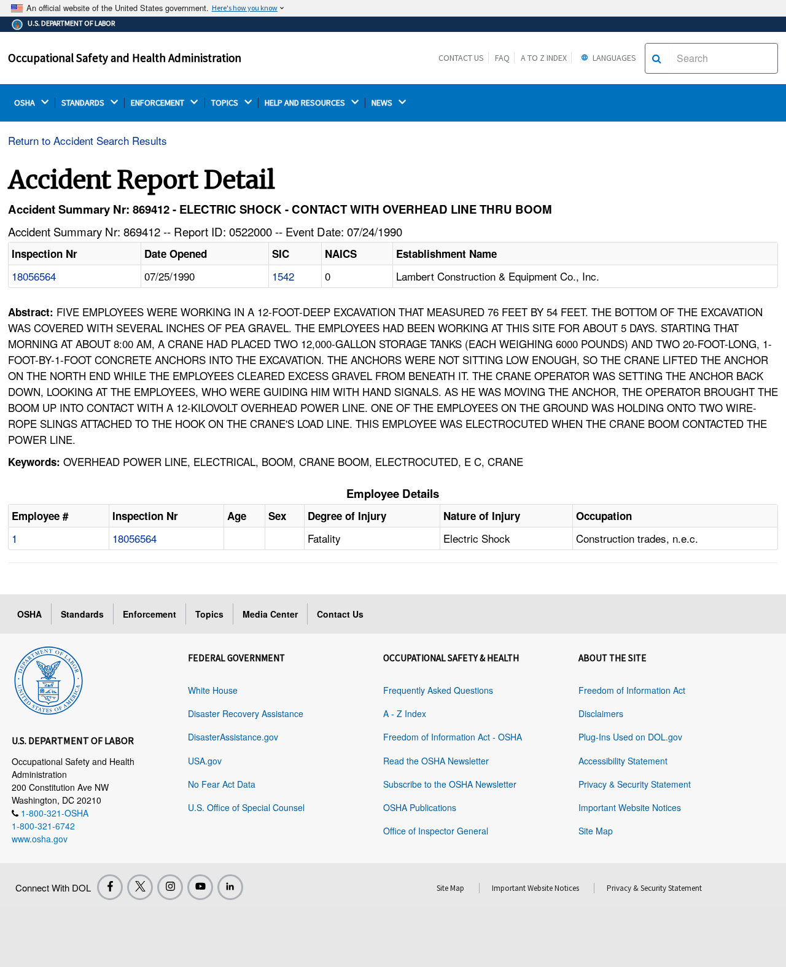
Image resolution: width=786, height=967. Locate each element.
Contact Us (461, 57)
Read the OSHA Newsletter (436, 761)
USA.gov (205, 761)
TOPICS (225, 103)
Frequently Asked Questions (438, 690)
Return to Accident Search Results (87, 140)
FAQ (502, 57)
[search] (657, 58)
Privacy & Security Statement (634, 784)
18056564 (34, 276)
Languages (613, 57)
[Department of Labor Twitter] (140, 887)
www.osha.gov (40, 839)
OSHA (25, 103)
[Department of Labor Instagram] (170, 887)
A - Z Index (404, 713)
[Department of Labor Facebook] (110, 887)
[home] (48, 678)
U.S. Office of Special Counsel (246, 807)
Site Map (595, 831)
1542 (283, 276)
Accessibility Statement (622, 761)
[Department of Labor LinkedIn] (230, 887)
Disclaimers (600, 713)
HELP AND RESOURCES (306, 103)
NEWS (383, 103)
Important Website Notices (629, 807)
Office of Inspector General (435, 831)
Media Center (270, 614)
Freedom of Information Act (631, 690)
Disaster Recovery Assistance (245, 713)
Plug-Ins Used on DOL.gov (630, 737)
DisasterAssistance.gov (233, 737)
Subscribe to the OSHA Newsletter (449, 784)
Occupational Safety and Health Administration (124, 57)
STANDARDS (83, 103)
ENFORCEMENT (158, 103)
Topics (209, 614)
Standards (82, 614)
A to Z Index (544, 57)
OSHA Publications (419, 807)
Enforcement (149, 614)
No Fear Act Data (221, 784)
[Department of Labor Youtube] (200, 887)
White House (213, 690)
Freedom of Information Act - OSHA (452, 737)
